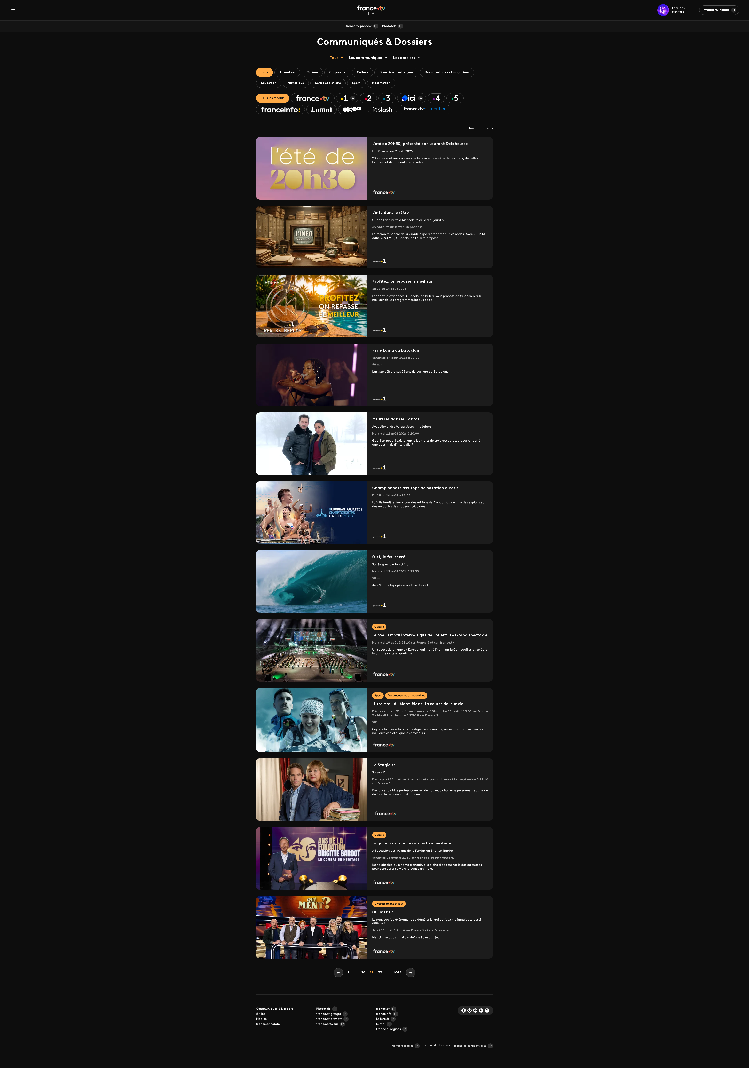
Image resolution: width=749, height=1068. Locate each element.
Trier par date (479, 128)
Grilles (260, 1014)
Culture (362, 72)
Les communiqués (366, 58)
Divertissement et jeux (396, 72)
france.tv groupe (328, 1014)
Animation (287, 72)
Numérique (296, 83)
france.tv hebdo (716, 10)
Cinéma (312, 72)
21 (372, 972)
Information (381, 83)
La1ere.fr (382, 1019)
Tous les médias (272, 98)
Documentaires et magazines (447, 72)
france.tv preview (359, 26)
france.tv (383, 1008)
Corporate (337, 72)
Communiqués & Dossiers (274, 1008)
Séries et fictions (328, 83)
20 (364, 972)
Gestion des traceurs (437, 1045)
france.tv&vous (327, 1024)
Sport (356, 83)
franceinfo (383, 1014)
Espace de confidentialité (470, 1045)
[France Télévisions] (371, 10)
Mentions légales (402, 1045)
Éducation (268, 83)
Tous (334, 58)
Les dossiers (404, 58)
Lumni (380, 1024)
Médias (261, 1019)
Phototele (389, 26)
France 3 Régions (388, 1029)
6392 (398, 972)
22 (381, 972)
